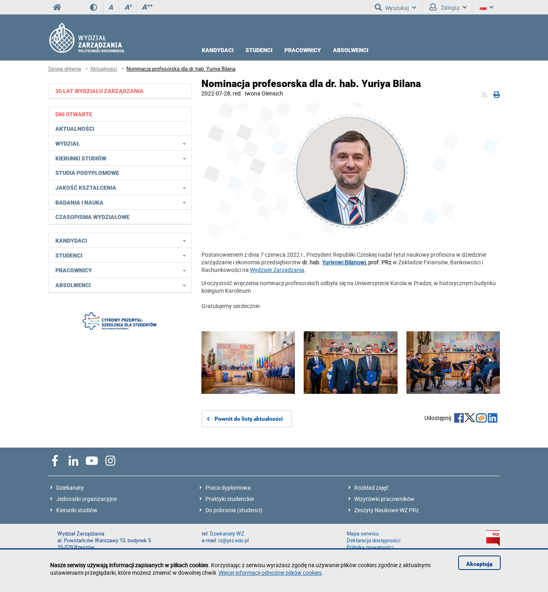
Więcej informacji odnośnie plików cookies (270, 572)
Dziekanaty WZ (227, 533)
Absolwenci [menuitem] (73, 285)
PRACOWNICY (302, 50)
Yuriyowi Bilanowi (344, 262)
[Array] (120, 322)
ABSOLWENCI (350, 50)
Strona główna (64, 68)
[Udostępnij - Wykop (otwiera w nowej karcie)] (481, 418)
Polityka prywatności (370, 547)
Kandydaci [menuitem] (71, 240)
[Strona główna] (86, 37)
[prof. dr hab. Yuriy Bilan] (350, 172)
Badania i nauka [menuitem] (79, 202)
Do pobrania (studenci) (233, 510)
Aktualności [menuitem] (74, 129)
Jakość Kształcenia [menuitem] (85, 187)
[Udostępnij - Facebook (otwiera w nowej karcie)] (459, 418)
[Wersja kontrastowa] (96, 7)
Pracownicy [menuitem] (73, 270)
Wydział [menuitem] (67, 143)
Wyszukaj (397, 8)
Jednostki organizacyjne (86, 499)
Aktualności (103, 68)
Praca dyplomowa (228, 487)
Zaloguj (449, 7)
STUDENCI (259, 50)
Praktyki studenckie (229, 499)
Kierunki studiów (76, 510)
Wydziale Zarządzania (277, 270)
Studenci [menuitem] (68, 255)
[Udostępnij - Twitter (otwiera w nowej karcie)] (470, 418)
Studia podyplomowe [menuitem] (87, 173)
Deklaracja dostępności (373, 540)
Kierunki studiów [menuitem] (80, 158)
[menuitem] (120, 91)
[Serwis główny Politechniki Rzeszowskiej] (57, 7)
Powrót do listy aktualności (249, 419)
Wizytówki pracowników (384, 499)
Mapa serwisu (363, 533)
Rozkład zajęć (371, 487)
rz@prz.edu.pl (233, 540)
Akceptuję (479, 564)
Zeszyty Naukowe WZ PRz (386, 510)
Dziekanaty (70, 487)
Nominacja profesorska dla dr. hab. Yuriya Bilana (180, 68)
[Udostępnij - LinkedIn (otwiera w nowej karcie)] (493, 418)
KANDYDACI (217, 50)
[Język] (486, 7)
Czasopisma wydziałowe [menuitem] (92, 217)
